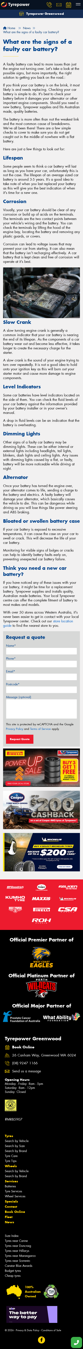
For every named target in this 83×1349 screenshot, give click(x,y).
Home (11, 28)
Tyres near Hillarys (17, 1251)
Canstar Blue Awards (18, 1266)
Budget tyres (13, 1271)
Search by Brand (16, 1151)
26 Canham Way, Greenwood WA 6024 (44, 1055)
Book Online (15, 1212)
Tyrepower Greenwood (44, 14)
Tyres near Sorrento (17, 1261)
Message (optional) (18, 697)
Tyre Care (11, 1156)
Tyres (9, 1136)
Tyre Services (13, 1191)
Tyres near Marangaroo (20, 1256)
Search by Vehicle (17, 1141)
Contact (11, 1206)
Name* (11, 646)
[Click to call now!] (49, 5)
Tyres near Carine (16, 1241)
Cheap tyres (12, 1276)
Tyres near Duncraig (18, 1246)
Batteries (10, 1186)
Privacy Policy (14, 729)
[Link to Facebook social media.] (41, 1339)
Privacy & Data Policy (27, 1330)
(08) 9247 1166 (25, 1063)
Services (11, 1181)
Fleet (9, 1217)
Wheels (11, 1166)
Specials (11, 1201)
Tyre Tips (10, 1161)
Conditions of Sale (51, 1330)
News (9, 1222)
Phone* (11, 659)
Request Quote (20, 739)
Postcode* (12, 684)
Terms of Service (40, 729)
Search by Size (15, 1146)
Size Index (12, 1236)
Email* (10, 671)
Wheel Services (15, 1196)
